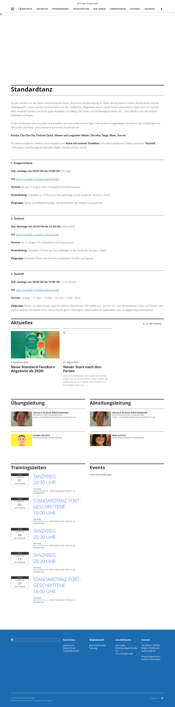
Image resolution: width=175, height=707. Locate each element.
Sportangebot (60, 9)
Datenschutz (69, 648)
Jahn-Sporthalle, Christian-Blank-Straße (37, 179)
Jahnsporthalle (40, 491)
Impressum (68, 645)
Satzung (93, 648)
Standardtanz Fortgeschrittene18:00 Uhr (57, 506)
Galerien (150, 9)
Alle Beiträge (152, 323)
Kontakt (135, 9)
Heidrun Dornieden (151, 659)
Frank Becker (41, 435)
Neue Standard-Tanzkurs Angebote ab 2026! (33, 368)
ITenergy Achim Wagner (42, 700)
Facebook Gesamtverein (161, 9)
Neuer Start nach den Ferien (82, 368)
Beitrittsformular (97, 645)
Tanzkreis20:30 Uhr (44, 479)
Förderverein (118, 9)
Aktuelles (42, 9)
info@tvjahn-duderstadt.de (151, 649)
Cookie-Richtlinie (71, 651)
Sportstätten (81, 9)
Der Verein (99, 9)
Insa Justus (119, 435)
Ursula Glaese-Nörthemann (50, 412)
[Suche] (19, 9)
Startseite (26, 9)
